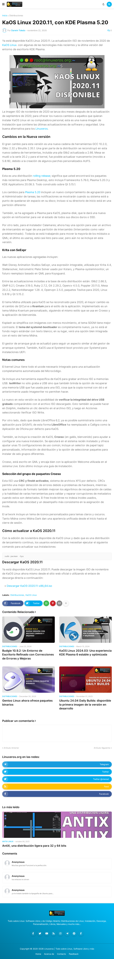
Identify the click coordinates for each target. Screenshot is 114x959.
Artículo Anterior (11, 748)
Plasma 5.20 (32, 192)
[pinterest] (74, 933)
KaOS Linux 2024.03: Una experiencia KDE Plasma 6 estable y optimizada (85, 652)
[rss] (53, 933)
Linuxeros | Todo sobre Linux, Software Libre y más (69, 948)
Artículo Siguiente (102, 748)
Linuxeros (41, 128)
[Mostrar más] (66, 603)
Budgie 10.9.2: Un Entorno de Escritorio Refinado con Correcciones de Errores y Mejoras (28, 654)
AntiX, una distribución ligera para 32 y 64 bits (34, 845)
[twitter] (40, 933)
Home (38, 954)
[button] (3, 4)
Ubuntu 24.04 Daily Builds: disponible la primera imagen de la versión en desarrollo (85, 704)
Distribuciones (16, 15)
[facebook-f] (33, 933)
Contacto (61, 954)
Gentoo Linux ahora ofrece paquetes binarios (27, 702)
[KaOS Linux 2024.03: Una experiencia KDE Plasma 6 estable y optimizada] (85, 629)
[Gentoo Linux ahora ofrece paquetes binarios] (28, 679)
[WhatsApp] (46, 603)
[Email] (59, 603)
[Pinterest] (53, 603)
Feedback (74, 954)
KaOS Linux (9, 45)
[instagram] (60, 933)
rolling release (41, 175)
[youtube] (46, 933)
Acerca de (49, 954)
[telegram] (67, 933)
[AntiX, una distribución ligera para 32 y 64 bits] (57, 825)
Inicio (4, 15)
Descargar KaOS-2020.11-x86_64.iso (29, 585)
